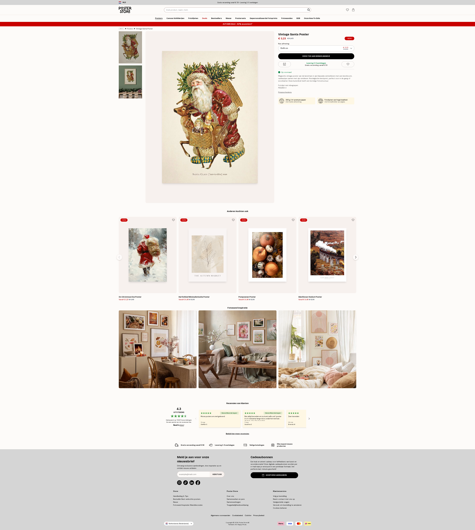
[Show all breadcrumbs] (121, 28)
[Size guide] (284, 64)
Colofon (248, 515)
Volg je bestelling (280, 496)
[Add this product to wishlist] (348, 64)
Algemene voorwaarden (220, 515)
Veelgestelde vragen (281, 502)
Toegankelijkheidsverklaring (237, 505)
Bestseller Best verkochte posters (186, 499)
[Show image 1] (130, 47)
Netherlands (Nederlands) (179, 524)
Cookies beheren (280, 508)
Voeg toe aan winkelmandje (316, 56)
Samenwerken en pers (236, 499)
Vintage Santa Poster (144, 29)
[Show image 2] (130, 81)
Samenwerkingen (234, 502)
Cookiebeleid (237, 515)
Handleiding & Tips (180, 496)
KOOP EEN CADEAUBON (276, 475)
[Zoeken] (309, 9)
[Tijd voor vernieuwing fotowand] (237, 349)
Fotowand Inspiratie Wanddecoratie (187, 505)
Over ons (230, 496)
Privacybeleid (258, 515)
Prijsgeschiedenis (285, 92)
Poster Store (243, 522)
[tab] (347, 10)
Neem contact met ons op (284, 499)
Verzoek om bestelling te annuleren (287, 505)
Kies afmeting (283, 44)
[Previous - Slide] (119, 257)
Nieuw (175, 502)
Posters (130, 29)
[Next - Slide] (356, 257)
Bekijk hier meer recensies (237, 434)
